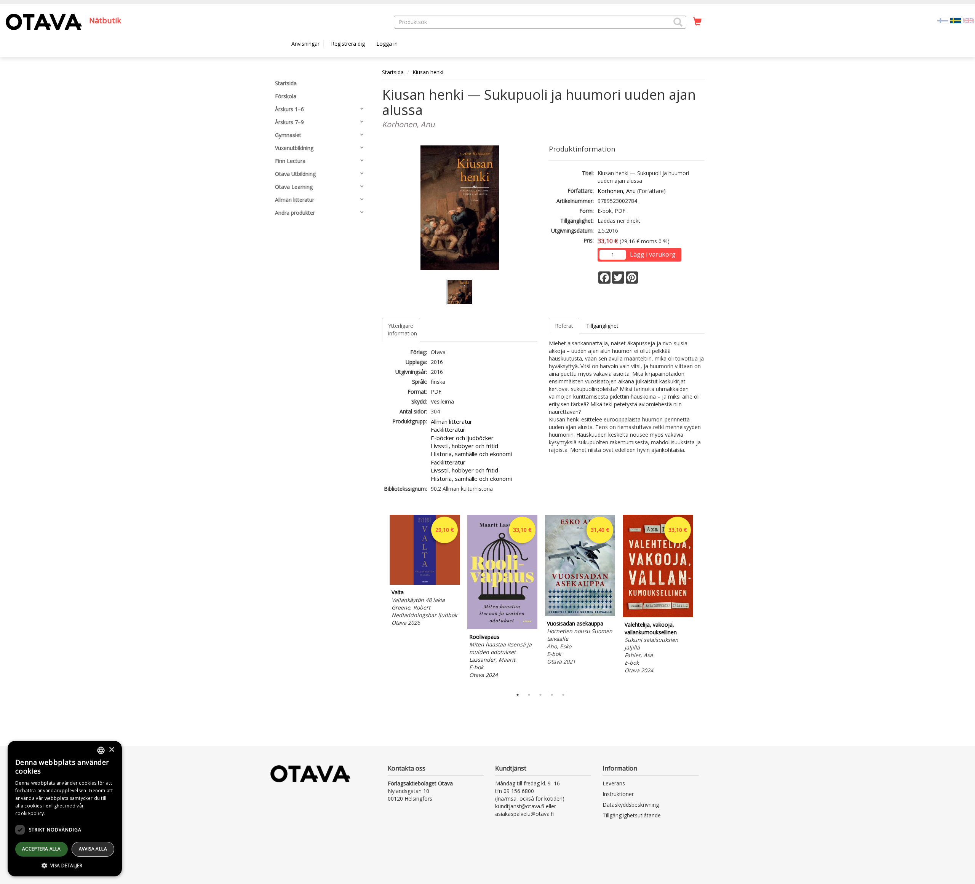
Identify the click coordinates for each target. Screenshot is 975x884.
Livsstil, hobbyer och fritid (464, 446)
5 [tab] (563, 695)
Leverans (614, 783)
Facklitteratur (448, 429)
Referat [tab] (564, 325)
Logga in (387, 43)
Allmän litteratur (451, 421)
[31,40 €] (580, 614)
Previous (380, 600)
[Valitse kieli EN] (968, 20)
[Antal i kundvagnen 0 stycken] (697, 21)
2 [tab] (529, 695)
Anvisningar (305, 43)
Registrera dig (348, 43)
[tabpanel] (425, 571)
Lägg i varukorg (653, 254)
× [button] (111, 750)
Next (701, 600)
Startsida (393, 72)
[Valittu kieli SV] (955, 20)
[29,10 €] (425, 582)
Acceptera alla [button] (41, 849)
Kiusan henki (427, 72)
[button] (677, 22)
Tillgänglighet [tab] (602, 325)
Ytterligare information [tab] (402, 329)
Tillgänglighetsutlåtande (632, 815)
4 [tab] (552, 695)
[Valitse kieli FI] (942, 20)
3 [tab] (540, 695)
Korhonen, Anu (617, 191)
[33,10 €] (502, 627)
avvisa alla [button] (93, 849)
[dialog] (65, 808)
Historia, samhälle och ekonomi (471, 454)
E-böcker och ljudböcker (462, 438)
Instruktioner (618, 794)
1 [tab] (517, 695)
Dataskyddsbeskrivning (631, 804)
